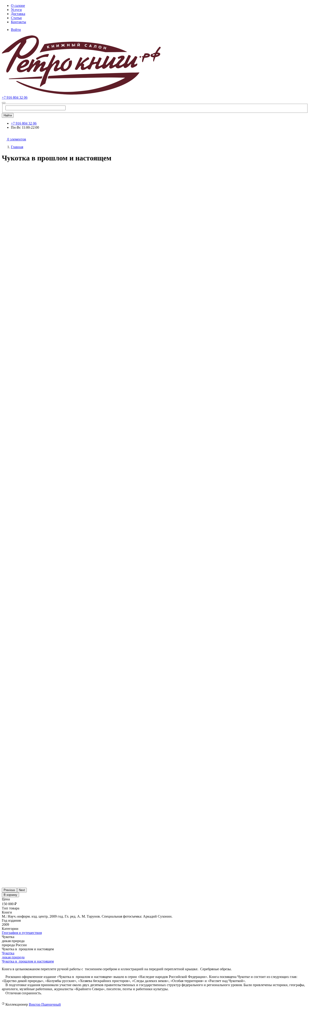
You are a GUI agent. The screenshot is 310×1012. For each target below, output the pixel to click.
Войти (16, 30)
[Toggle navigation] (3, 102)
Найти (8, 115)
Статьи (16, 18)
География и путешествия (22, 933)
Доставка (18, 14)
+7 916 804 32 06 (14, 97)
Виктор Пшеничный (45, 1004)
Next (22, 890)
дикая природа (13, 957)
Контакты (18, 22)
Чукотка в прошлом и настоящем (28, 961)
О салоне (18, 5)
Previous (9, 890)
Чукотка (8, 953)
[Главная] (81, 93)
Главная (17, 147)
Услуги (16, 10)
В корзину (10, 895)
